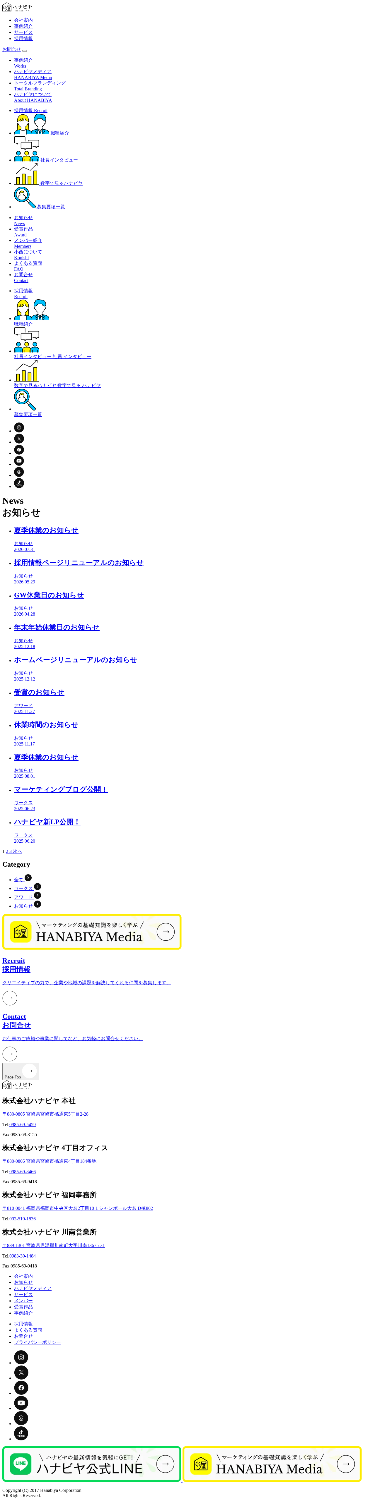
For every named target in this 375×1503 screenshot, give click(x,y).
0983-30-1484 (22, 1255)
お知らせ (23, 1282)
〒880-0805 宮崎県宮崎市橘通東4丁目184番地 (49, 1161)
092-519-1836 (22, 1218)
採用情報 (23, 38)
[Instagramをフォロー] (19, 430)
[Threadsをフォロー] (19, 475)
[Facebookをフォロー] (19, 453)
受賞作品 (23, 1306)
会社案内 (23, 20)
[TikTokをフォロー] (19, 486)
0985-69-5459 (22, 1124)
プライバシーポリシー (37, 1342)
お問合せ (11, 49)
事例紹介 (23, 26)
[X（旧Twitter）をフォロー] (19, 441)
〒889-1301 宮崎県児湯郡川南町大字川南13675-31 (53, 1245)
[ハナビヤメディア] (272, 1480)
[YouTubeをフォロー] (19, 464)
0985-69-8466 (22, 1171)
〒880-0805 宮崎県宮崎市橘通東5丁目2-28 (45, 1114)
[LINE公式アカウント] (92, 1480)
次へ (17, 851)
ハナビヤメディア (33, 1288)
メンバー (23, 1300)
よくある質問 (28, 1329)
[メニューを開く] (24, 51)
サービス (23, 32)
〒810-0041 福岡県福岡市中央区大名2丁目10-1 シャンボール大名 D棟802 (77, 1208)
